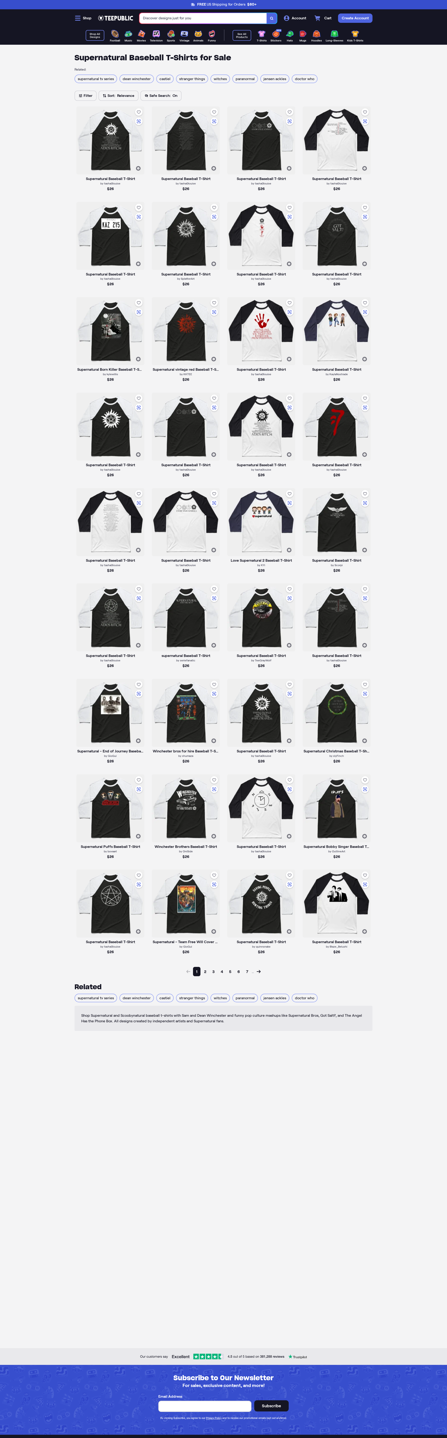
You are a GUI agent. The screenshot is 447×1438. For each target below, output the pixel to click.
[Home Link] (115, 18)
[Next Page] (258, 971)
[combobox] (203, 18)
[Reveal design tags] (138, 168)
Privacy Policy (214, 1418)
